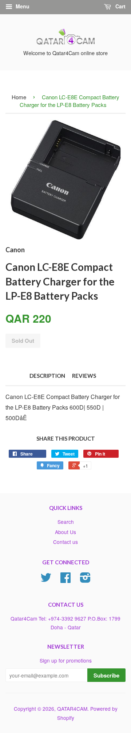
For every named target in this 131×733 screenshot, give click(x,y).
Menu (21, 6)
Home (19, 97)
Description (47, 375)
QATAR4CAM (72, 708)
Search (65, 521)
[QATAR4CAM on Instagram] (85, 579)
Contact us (65, 541)
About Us (65, 532)
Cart (120, 6)
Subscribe (106, 675)
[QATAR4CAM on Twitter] (45, 579)
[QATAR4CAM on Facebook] (65, 579)
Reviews (84, 375)
